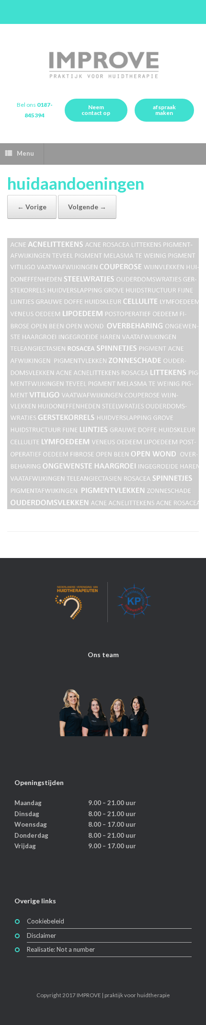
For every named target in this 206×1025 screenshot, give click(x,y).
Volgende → (87, 207)
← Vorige (31, 207)
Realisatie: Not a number (61, 949)
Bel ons (35, 110)
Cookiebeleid (45, 921)
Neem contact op (95, 109)
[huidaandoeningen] (103, 506)
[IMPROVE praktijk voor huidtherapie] (103, 65)
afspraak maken (164, 109)
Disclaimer (41, 935)
